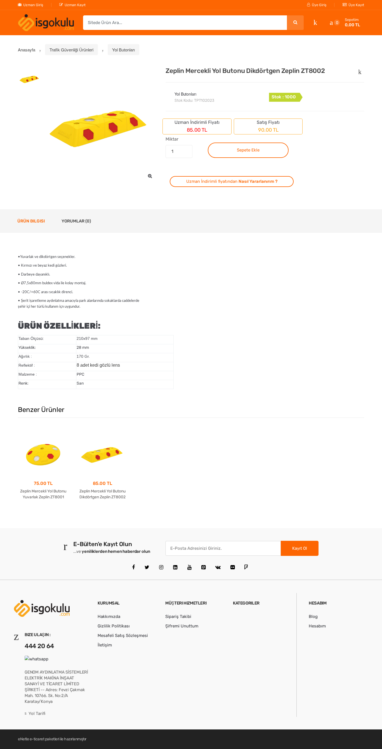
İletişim (105, 645)
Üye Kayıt (356, 5)
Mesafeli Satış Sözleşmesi (123, 635)
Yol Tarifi (37, 713)
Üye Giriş (319, 5)
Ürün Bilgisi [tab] (31, 221)
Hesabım (317, 626)
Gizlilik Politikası (114, 626)
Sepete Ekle (248, 150)
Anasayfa (26, 50)
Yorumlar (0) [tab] (76, 221)
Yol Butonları (123, 50)
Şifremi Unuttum (181, 626)
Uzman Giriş (33, 5)
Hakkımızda (109, 616)
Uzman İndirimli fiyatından (231, 181)
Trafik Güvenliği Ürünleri (71, 50)
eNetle (23, 739)
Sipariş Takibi (178, 616)
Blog (313, 616)
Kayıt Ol (299, 548)
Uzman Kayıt (75, 5)
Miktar (172, 139)
